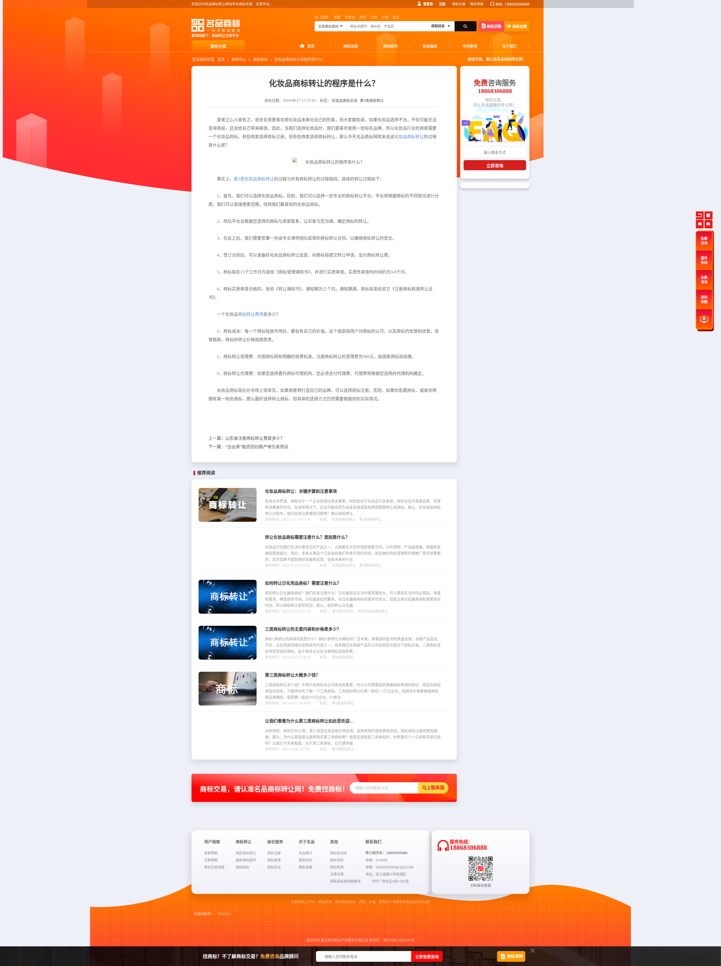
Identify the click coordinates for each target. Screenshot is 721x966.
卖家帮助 (211, 852)
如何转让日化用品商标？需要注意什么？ (303, 583)
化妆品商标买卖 (344, 100)
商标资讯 (260, 59)
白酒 (373, 17)
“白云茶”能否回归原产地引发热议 (248, 447)
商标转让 (224, 914)
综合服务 (430, 45)
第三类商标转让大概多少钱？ (292, 675)
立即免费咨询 (427, 956)
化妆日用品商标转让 (373, 611)
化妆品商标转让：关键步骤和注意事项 (301, 491)
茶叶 (362, 17)
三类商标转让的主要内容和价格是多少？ (303, 629)
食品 (395, 17)
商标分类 (459, 3)
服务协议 (305, 859)
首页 (311, 45)
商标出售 (519, 26)
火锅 (384, 17)
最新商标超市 (246, 859)
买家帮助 (211, 859)
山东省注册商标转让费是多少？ (246, 438)
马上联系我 (433, 787)
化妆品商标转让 (344, 519)
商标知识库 (338, 852)
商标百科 (337, 859)
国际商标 (242, 867)
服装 (337, 17)
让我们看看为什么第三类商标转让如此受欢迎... (309, 721)
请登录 (428, 3)
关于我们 (509, 45)
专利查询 (469, 45)
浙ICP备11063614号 (399, 940)
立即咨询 (494, 165)
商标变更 (274, 859)
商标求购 (494, 26)
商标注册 (350, 45)
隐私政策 (305, 867)
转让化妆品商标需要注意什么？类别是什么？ (307, 537)
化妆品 (350, 17)
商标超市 (390, 45)
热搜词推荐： (204, 914)
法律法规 (337, 874)
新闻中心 (239, 59)
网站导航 (477, 3)
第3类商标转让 (372, 100)
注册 (442, 3)
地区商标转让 (246, 852)
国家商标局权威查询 (345, 881)
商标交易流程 (214, 867)
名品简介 (305, 852)
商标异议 (274, 867)
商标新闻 (337, 867)
